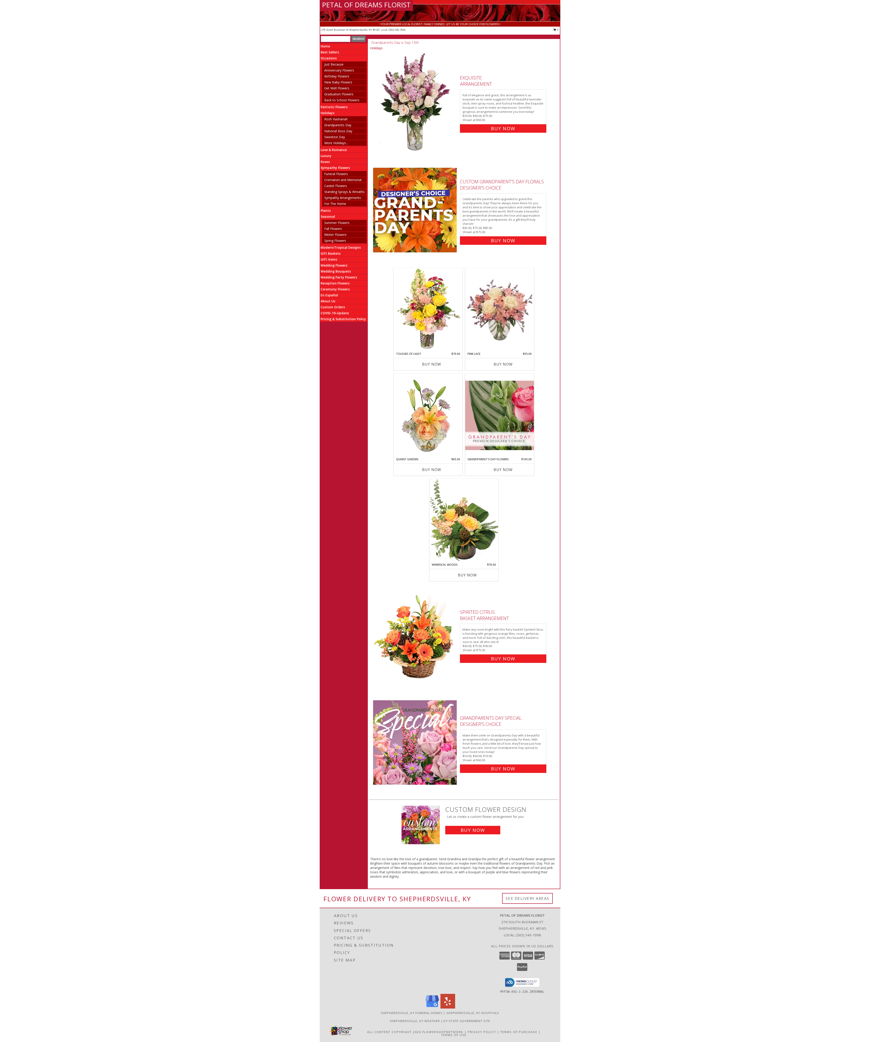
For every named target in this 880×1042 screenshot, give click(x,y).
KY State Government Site (467, 1021)
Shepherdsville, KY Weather (415, 1021)
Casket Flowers (335, 186)
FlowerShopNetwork (442, 1032)
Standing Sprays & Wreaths (344, 192)
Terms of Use (454, 1035)
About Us (328, 301)
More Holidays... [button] (336, 143)
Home (325, 46)
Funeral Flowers (336, 174)
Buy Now (503, 128)
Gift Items (329, 259)
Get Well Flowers (336, 88)
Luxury (326, 156)
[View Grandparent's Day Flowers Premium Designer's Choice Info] (499, 415)
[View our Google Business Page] (432, 1007)
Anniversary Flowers (339, 70)
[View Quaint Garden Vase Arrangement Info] (428, 415)
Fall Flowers (333, 228)
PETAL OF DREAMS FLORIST (366, 5)
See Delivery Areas (527, 898)
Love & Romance (334, 150)
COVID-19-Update (335, 313)
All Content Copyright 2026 (394, 1032)
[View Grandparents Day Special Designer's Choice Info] (415, 742)
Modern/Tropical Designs (341, 247)
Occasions (329, 58)
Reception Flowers (335, 283)
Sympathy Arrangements (342, 198)
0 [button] (557, 29)
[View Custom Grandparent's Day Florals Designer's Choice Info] (415, 210)
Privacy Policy (482, 1032)
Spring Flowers (335, 240)
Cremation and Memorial (342, 180)
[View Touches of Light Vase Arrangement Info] (428, 309)
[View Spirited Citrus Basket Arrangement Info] (415, 634)
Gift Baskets (331, 253)
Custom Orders (333, 307)
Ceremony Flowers (335, 289)
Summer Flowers (336, 223)
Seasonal (328, 216)
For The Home (335, 203)
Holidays (327, 113)
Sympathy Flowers (335, 167)
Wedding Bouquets (336, 271)
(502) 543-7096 (397, 29)
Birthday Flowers (336, 76)
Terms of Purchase (518, 1032)
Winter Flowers (335, 234)
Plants (326, 210)
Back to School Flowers (341, 100)
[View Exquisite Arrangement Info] (415, 102)
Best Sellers (330, 52)
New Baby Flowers (338, 82)
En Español (329, 295)
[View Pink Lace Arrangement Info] (499, 310)
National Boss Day (338, 131)
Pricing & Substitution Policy (343, 319)
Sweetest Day (334, 137)
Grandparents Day (337, 125)
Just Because (334, 64)
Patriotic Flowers (334, 107)
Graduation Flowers (338, 94)
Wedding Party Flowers (339, 277)
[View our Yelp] (447, 1007)
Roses (325, 162)
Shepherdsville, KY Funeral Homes (412, 1013)
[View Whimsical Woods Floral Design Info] (463, 520)
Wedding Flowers (334, 265)
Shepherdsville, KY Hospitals (472, 1013)
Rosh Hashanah (336, 119)
